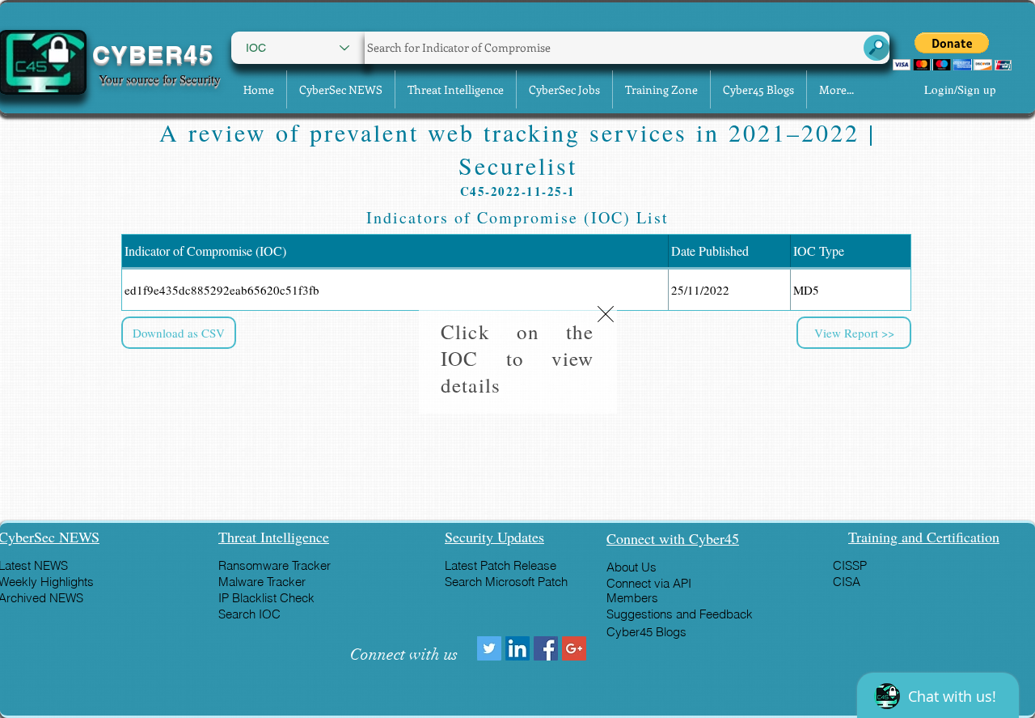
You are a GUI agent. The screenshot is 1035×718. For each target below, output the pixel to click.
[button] (606, 314)
